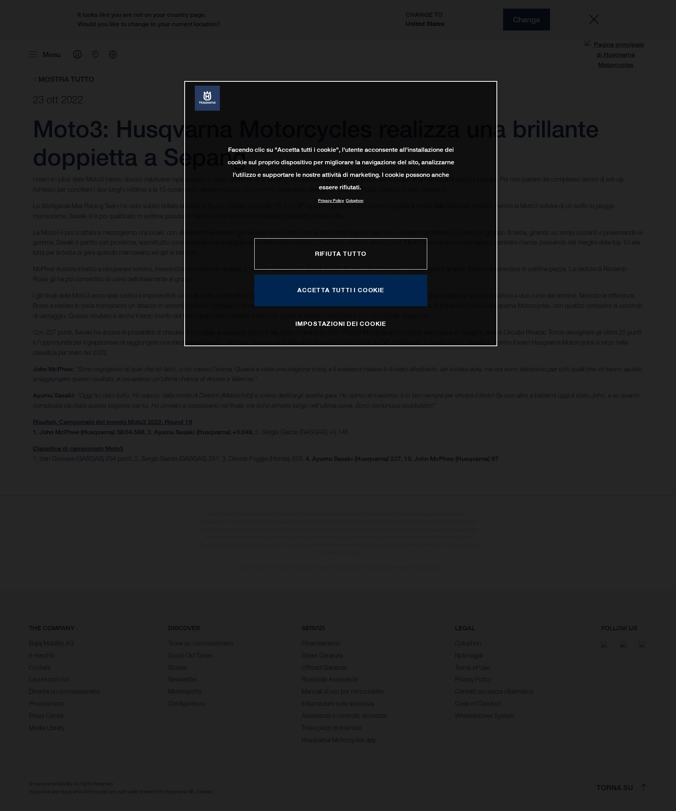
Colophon (354, 200)
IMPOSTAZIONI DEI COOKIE (340, 323)
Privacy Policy (331, 200)
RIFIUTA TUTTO (341, 253)
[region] (340, 213)
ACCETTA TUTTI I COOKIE (340, 289)
